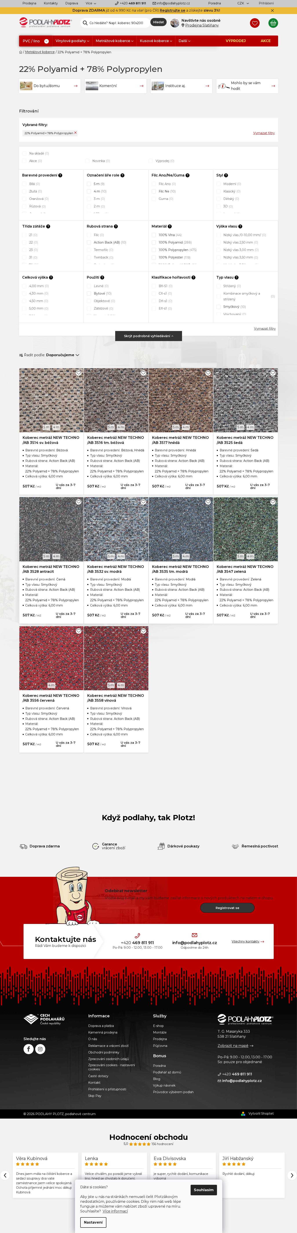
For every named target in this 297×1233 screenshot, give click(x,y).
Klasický (231, 191)
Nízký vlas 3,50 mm (240, 257)
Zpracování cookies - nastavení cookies (111, 1067)
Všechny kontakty (245, 941)
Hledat (158, 22)
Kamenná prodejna (102, 1032)
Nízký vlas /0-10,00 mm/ (244, 235)
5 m (99, 184)
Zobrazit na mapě (233, 1046)
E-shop (158, 1026)
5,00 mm (38, 308)
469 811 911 (133, 3)
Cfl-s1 (165, 293)
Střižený (231, 286)
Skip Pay (94, 1096)
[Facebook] (29, 1049)
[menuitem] (35, 41)
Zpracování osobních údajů (108, 1059)
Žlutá (35, 191)
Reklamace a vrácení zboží (108, 1046)
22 (33, 242)
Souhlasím (204, 1190)
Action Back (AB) (109, 242)
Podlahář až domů (167, 1072)
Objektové (104, 301)
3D (227, 206)
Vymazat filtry (264, 133)
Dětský (230, 199)
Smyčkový (234, 307)
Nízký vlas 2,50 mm (240, 242)
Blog (156, 1079)
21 (32, 235)
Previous (5, 1175)
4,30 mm (38, 293)
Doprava (71, 3)
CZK (241, 3)
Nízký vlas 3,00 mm (240, 250)
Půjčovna (160, 1046)
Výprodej (164, 161)
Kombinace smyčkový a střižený (248, 296)
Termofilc (103, 250)
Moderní (231, 184)
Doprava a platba (101, 1026)
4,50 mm (38, 301)
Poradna (214, 3)
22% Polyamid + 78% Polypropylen (49, 133)
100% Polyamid (175, 242)
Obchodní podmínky (103, 1052)
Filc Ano (167, 184)
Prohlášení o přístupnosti (107, 1089)
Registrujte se (172, 10)
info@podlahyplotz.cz (173, 3)
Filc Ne (167, 191)
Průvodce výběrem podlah (173, 1092)
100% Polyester (174, 257)
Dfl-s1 (165, 301)
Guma (165, 199)
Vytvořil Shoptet (261, 1114)
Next (292, 1175)
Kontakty (51, 3)
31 (32, 257)
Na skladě (38, 153)
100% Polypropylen (177, 250)
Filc (98, 235)
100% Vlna (170, 235)
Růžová (37, 206)
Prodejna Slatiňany (202, 25)
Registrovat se (227, 908)
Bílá (34, 184)
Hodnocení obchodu (148, 1137)
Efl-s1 (165, 308)
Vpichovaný (234, 314)
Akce (35, 161)
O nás (92, 1039)
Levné (101, 286)
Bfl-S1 (165, 286)
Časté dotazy (98, 1076)
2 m (99, 206)
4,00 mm (38, 286)
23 (33, 250)
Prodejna (29, 3)
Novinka (100, 161)
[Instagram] (40, 1049)
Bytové (102, 293)
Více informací (115, 1211)
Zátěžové (103, 308)
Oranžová (38, 199)
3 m (99, 199)
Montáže (160, 1032)
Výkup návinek (164, 1085)
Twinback (103, 257)
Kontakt (94, 1083)
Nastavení (93, 1222)
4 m (100, 191)
